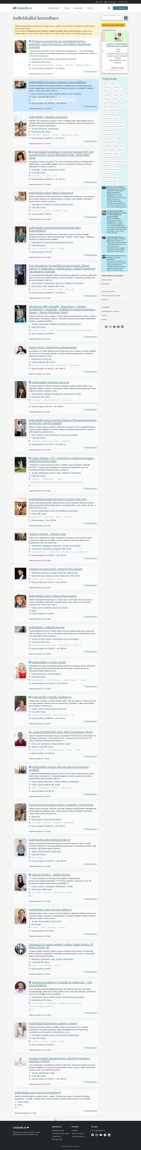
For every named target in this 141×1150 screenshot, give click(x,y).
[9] (122, 70)
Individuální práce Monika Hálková (50, 909)
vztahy (115, 95)
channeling (117, 157)
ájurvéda (105, 126)
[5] (115, 70)
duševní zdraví (69, 289)
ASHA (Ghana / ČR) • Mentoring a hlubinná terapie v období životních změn (62, 460)
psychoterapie (119, 122)
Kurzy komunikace (38, 94)
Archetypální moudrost (39, 552)
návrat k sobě (36, 210)
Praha (33, 97)
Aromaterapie (107, 146)
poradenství (46, 210)
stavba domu (58, 822)
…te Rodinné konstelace (123, 55)
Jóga (53, 959)
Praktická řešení (58, 892)
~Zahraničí (41, 97)
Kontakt (106, 284)
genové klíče (52, 927)
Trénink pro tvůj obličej (54, 680)
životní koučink (51, 1003)
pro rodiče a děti (62, 365)
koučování (61, 248)
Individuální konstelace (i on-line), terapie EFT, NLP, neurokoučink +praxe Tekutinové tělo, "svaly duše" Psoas (61, 155)
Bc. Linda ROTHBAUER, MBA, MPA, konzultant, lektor (61, 732)
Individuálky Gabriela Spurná (46, 627)
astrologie (59, 65)
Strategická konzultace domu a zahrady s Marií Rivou (61, 804)
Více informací (91, 71)
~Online (47, 62)
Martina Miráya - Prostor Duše (47, 534)
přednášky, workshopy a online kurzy (70, 1003)
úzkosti (60, 579)
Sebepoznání (36, 59)
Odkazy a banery (78, 1133)
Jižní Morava (36, 549)
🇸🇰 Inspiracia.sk (57, 1139)
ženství (115, 181)
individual (83, 680)
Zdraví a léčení (61, 59)
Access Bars (36, 441)
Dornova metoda (45, 715)
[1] (108, 70)
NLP (73, 100)
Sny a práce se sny (68, 552)
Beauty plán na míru (38, 680)
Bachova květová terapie (110, 177)
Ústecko (34, 747)
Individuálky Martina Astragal (50, 382)
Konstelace (77, 94)
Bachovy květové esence (110, 130)
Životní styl (72, 59)
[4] (113, 70)
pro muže (43, 330)
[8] (120, 70)
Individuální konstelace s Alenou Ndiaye (53, 1023)
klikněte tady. (87, 33)
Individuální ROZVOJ (38, 750)
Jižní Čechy (36, 642)
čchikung (35, 715)
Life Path (77, 750)
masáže (105, 103)
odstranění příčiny (54, 552)
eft (43, 176)
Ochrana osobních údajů (110, 295)
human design (36, 892)
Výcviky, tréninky (53, 94)
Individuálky (78, 8)
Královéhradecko (44, 784)
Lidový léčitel (36, 400)
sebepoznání (118, 87)
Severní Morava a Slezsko (41, 576)
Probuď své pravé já (64, 645)
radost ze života (47, 441)
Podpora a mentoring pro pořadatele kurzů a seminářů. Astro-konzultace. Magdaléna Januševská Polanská (60, 44)
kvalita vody (47, 822)
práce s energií (48, 517)
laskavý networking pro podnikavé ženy (42, 1006)
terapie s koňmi (37, 517)
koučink (60, 289)
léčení (115, 134)
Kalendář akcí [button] (53, 8)
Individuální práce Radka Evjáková (49, 839)
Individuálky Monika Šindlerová (51, 697)
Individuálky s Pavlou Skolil (49, 662)
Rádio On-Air (124, 2)
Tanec (52, 1073)
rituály (118, 138)
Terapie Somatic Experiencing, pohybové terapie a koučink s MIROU (59, 1060)
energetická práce (82, 552)
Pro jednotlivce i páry (47, 365)
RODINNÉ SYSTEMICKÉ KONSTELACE (58, 100)
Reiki (121, 95)
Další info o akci (123, 66)
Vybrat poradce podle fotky (113, 25)
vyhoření (52, 248)
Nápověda (107, 280)
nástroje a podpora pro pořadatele (42, 65)
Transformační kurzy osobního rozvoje (44, 645)
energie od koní (68, 517)
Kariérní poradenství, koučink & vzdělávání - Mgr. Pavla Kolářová (61, 984)
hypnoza (41, 100)
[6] (117, 70)
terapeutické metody (117, 126)
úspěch (61, 1041)
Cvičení (62, 170)
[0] (106, 70)
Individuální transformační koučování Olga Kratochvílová (55, 229)
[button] (109, 8)
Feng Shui (116, 154)
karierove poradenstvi (48, 289)
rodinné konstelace (109, 150)
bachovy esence (119, 146)
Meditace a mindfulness (74, 283)
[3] (112, 70)
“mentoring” (35, 479)
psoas (55, 176)
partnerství (106, 161)
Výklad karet (57, 210)
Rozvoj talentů (48, 59)
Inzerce (90, 8)
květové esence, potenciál (55, 750)
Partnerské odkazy (78, 1136)
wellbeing (55, 135)
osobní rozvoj (66, 400)
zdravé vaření (69, 65)
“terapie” (59, 479)
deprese (34, 579)
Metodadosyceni (66, 788)
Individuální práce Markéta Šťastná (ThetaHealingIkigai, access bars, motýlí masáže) (63, 422)
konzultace (106, 138)
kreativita (53, 1041)
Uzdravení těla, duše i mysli (51, 400)
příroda (58, 517)
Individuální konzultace (110, 311)
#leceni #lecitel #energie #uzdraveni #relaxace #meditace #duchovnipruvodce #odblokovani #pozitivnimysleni (64, 403)
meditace (35, 927)
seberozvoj (47, 892)
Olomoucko (57, 549)
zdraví (123, 91)
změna (34, 248)
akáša (57, 441)
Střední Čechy (64, 576)
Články (67, 8)
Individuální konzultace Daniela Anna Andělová (57, 82)
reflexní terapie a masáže (61, 715)
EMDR (34, 100)
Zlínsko (34, 514)
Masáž (43, 927)
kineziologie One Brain (110, 142)
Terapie (34, 129)
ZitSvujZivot (69, 892)
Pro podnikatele (74, 365)
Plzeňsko (51, 286)
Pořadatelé (105, 307)
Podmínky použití (108, 291)
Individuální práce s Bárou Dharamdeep (52, 596)
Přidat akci (122, 8)
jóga (40, 965)
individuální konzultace (70, 680)
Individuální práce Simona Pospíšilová (38, 1092)
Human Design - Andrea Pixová (51, 874)
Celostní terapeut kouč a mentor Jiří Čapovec (56, 569)
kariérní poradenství (38, 1003)
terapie (48, 176)
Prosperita (45, 1041)
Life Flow (69, 750)
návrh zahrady (36, 822)
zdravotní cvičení (108, 165)
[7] (119, 70)
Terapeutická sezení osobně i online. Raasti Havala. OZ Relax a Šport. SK (61, 946)
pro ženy (35, 330)
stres (41, 579)
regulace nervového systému (70, 135)
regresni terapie (108, 122)
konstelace (35, 176)
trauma (34, 965)
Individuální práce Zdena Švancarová (51, 193)
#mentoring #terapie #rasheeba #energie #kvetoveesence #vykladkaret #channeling (56, 482)
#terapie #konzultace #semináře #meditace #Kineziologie (74, 330)
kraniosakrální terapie (109, 114)
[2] (110, 70)
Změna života (77, 645)
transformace (43, 248)
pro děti (51, 330)
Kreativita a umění (66, 204)
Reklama (100, 2)
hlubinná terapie (44, 788)
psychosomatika (108, 107)
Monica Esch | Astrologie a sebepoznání (53, 347)
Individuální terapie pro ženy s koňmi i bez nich (57, 499)
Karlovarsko (36, 62)
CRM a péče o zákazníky (83, 65)
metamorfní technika (118, 161)
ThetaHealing (65, 441)
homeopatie (106, 154)
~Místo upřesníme (38, 362)
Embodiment (36, 135)
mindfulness (48, 965)
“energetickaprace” (48, 479)
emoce (116, 118)
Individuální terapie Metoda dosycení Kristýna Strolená (58, 768)
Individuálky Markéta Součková (48, 117)
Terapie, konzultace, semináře (112, 169)
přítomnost (46, 135)
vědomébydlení (69, 822)
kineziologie (106, 181)
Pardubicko (35, 397)
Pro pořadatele (112, 2)
